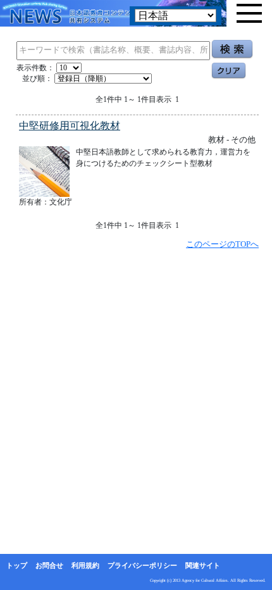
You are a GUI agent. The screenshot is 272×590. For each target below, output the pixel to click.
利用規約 (85, 565)
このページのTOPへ (222, 244)
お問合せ (49, 565)
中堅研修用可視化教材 (69, 125)
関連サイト (202, 565)
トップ (16, 565)
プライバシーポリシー (142, 565)
